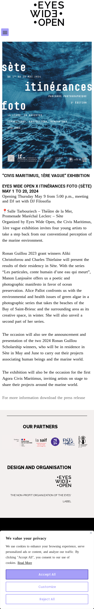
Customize (47, 586)
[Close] (91, 533)
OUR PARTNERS (40, 426)
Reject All (47, 599)
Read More (25, 563)
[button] (5, 32)
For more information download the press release (43, 397)
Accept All (47, 574)
